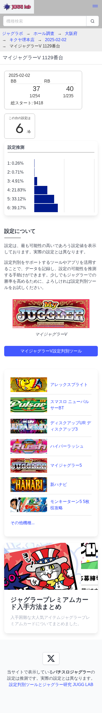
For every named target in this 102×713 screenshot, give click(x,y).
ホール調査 (43, 33)
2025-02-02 (55, 39)
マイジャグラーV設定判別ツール (51, 351)
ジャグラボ (12, 33)
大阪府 (71, 33)
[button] (95, 7)
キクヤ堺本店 (22, 39)
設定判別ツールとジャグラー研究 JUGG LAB (51, 684)
